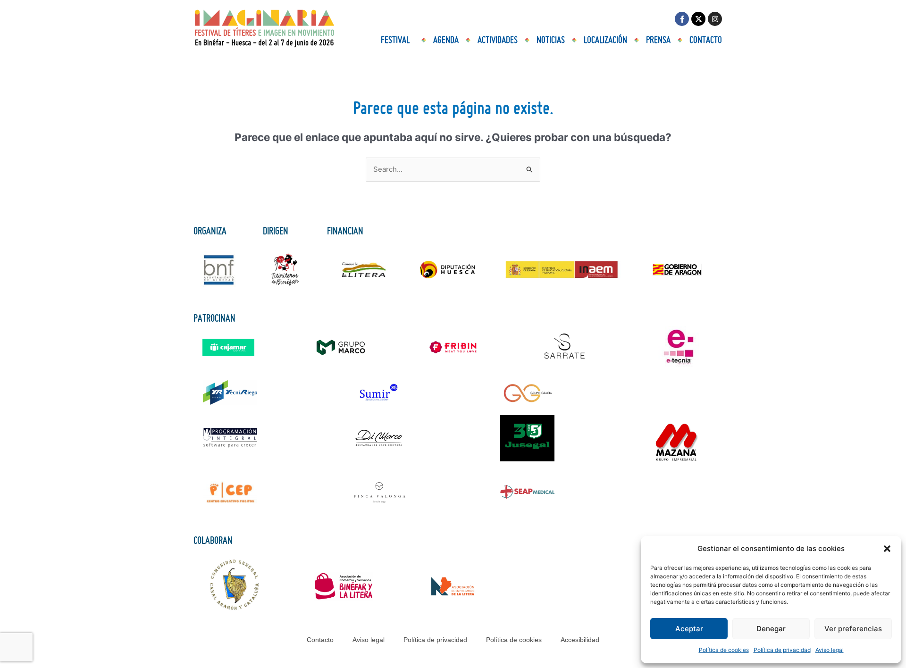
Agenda (446, 40)
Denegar (771, 628)
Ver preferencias (853, 628)
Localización (605, 40)
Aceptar (689, 628)
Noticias (551, 40)
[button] (887, 548)
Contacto (705, 40)
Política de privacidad (782, 649)
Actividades (498, 40)
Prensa (658, 40)
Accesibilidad (580, 639)
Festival (395, 40)
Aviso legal (829, 649)
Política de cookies (724, 649)
